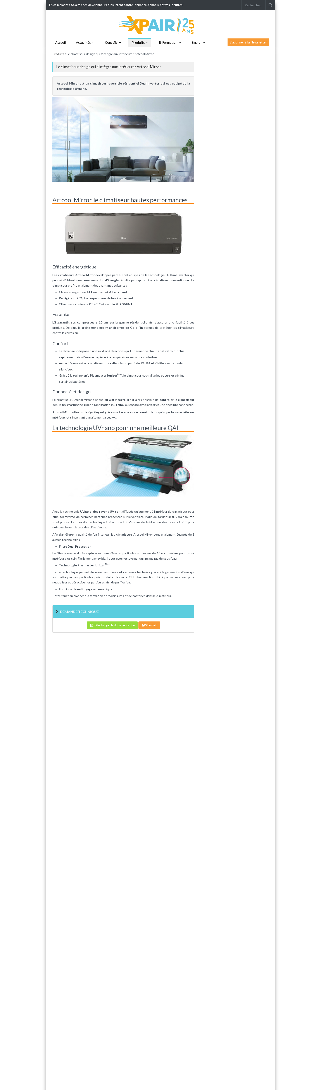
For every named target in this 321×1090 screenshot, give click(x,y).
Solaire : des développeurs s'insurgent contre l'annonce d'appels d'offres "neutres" (127, 5)
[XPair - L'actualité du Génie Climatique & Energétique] (160, 24)
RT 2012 (94, 304)
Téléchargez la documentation (114, 625)
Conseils (111, 42)
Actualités (83, 42)
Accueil (60, 42)
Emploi (196, 42)
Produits (138, 42)
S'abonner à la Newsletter (248, 42)
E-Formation (168, 42)
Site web (151, 625)
